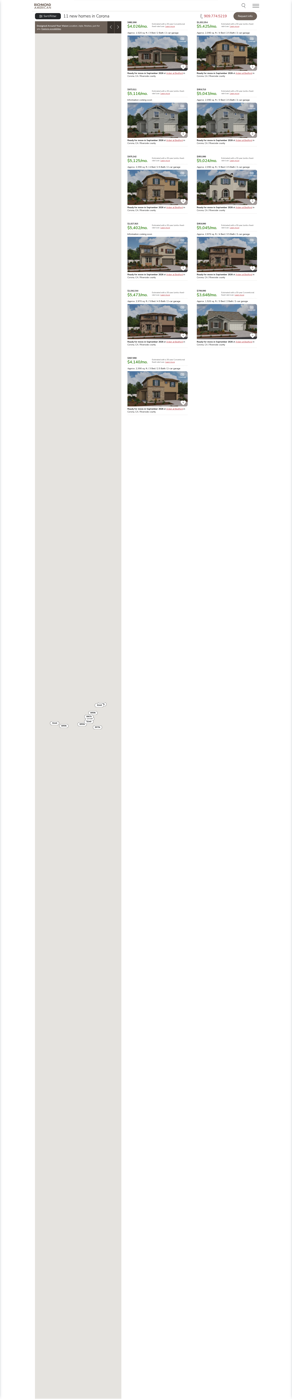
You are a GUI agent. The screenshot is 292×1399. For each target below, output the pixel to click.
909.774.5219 (215, 16)
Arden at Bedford (174, 73)
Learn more (170, 26)
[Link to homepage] (42, 6)
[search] (244, 6)
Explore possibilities (51, 28)
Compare (182, 42)
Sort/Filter (50, 16)
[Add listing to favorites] (183, 67)
